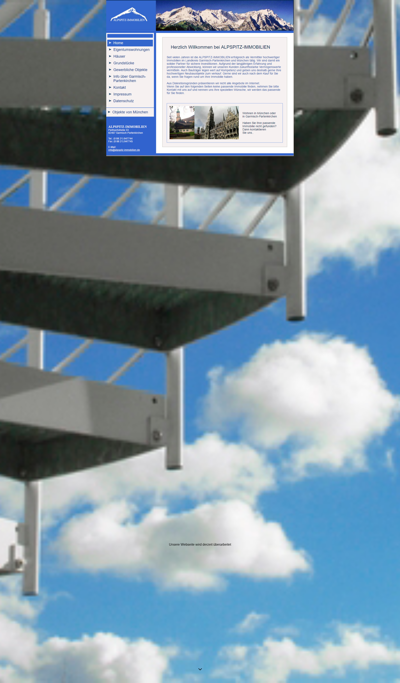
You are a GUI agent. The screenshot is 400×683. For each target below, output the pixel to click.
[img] (200, 341)
